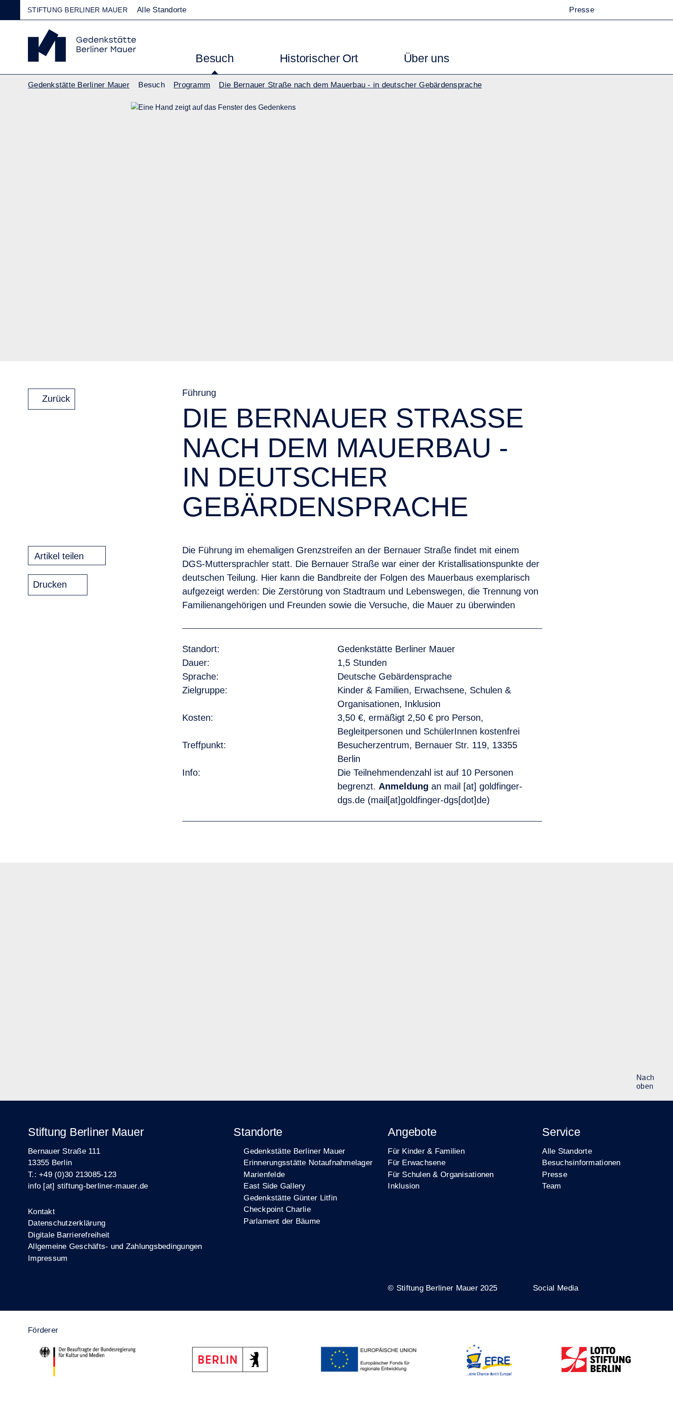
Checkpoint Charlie (277, 1209)
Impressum (47, 1258)
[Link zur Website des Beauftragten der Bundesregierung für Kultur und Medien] (87, 1361)
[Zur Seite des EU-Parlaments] (370, 1361)
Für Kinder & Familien (426, 1151)
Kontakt (41, 1211)
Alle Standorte (567, 1151)
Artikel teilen (59, 556)
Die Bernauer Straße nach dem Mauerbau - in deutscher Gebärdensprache (350, 85)
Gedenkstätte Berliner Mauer (79, 85)
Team (551, 1186)
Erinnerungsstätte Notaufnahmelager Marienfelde (308, 1168)
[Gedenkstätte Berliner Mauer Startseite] (82, 59)
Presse (581, 9)
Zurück (56, 399)
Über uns (427, 58)
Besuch (214, 58)
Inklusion (403, 1186)
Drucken (50, 584)
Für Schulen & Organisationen (441, 1174)
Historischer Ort (319, 58)
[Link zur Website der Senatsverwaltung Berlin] (233, 1361)
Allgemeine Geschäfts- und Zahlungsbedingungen (115, 1246)
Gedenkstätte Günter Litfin (290, 1198)
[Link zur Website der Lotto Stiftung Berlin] (596, 1361)
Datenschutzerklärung (66, 1223)
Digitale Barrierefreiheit (69, 1235)
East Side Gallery (274, 1186)
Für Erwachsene (416, 1162)
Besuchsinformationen (581, 1162)
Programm (192, 85)
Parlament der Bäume (282, 1221)
